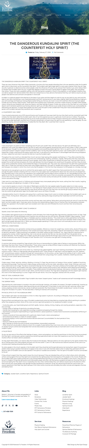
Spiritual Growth (44, 374)
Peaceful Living (67, 403)
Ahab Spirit (65, 408)
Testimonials (48, 15)
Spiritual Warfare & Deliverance (72, 429)
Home (3, 15)
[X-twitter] (9, 405)
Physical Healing (40, 425)
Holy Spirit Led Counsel (42, 429)
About (10, 15)
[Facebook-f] (6, 405)
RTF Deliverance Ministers (43, 408)
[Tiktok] (2, 405)
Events (76, 15)
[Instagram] (13, 405)
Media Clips (84, 15)
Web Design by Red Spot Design (77, 444)
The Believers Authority (69, 432)
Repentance (34, 374)
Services (30, 15)
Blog (17, 15)
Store (23, 15)
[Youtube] (16, 405)
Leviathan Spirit (25, 374)
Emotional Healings (68, 399)
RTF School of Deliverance (43, 412)
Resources (67, 15)
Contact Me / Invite (41, 401)
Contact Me (58, 15)
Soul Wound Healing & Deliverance (45, 427)
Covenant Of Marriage (69, 434)
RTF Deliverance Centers (42, 410)
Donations (39, 15)
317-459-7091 (83, 3)
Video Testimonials (40, 399)
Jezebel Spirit (15, 374)
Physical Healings (67, 401)
